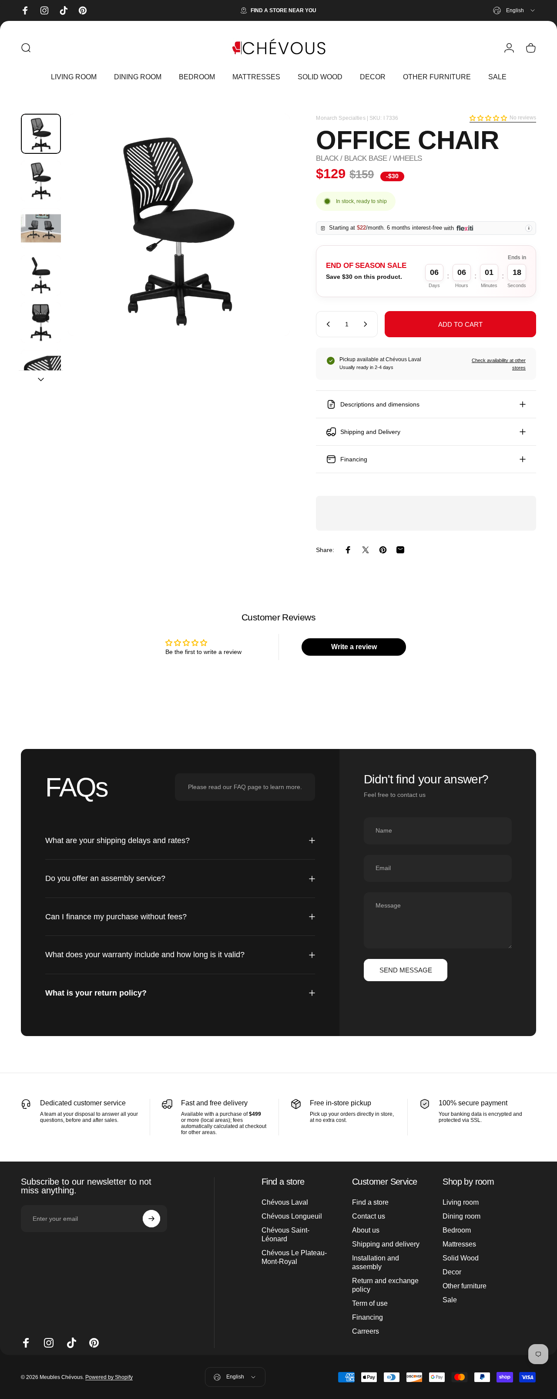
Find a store (370, 1202)
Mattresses (459, 1244)
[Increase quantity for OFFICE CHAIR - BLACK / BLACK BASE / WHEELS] (367, 324)
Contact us (368, 1216)
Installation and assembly (375, 1262)
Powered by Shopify (109, 1377)
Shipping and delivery (385, 1244)
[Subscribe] (151, 1218)
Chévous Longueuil (292, 1216)
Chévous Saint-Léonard (285, 1234)
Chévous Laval (285, 1202)
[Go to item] (41, 134)
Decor (452, 1272)
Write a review (354, 646)
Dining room (461, 1216)
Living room (461, 1202)
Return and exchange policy (385, 1285)
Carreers (365, 1331)
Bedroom (457, 1230)
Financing (367, 1317)
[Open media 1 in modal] (179, 225)
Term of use (370, 1303)
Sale (450, 1300)
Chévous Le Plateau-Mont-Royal (294, 1257)
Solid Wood (461, 1258)
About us (365, 1230)
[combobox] (514, 10)
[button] (488, 118)
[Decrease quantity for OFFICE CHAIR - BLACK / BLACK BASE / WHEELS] (326, 324)
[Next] (267, 239)
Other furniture (465, 1286)
